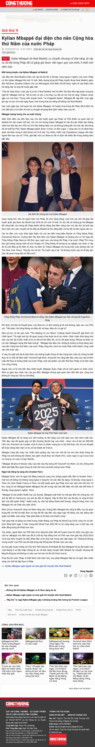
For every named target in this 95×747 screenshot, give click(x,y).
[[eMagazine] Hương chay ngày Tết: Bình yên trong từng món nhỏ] (59, 634)
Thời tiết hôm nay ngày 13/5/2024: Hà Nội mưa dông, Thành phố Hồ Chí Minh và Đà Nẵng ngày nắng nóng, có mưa (58, 673)
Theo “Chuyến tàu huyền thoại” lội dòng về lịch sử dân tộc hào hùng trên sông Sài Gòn (35, 671)
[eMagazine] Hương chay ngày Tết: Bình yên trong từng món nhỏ (59, 645)
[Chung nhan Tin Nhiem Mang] (58, 739)
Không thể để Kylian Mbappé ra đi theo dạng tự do (31, 590)
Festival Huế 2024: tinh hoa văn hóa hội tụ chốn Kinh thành (82, 645)
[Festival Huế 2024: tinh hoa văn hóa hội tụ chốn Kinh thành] (83, 634)
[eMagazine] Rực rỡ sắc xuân (34, 642)
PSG (79, 610)
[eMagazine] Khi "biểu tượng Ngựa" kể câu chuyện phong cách (11, 645)
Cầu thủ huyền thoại (24, 610)
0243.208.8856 (65, 724)
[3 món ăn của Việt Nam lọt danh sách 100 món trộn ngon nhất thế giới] (12, 659)
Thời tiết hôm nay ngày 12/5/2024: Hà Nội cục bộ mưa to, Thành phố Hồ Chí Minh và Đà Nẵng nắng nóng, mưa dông (82, 673)
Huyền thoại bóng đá (44, 610)
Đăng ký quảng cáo (77, 715)
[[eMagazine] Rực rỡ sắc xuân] (35, 634)
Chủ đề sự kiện (52, 10)
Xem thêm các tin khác (79, 688)
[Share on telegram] (91, 575)
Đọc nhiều (38, 10)
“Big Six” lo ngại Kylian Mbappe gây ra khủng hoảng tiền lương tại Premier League (47, 600)
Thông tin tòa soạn (70, 10)
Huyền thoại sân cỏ (65, 610)
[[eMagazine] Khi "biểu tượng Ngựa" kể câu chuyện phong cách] (12, 634)
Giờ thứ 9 (10, 30)
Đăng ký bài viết (57, 715)
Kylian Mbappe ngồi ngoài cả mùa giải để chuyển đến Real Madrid (38, 566)
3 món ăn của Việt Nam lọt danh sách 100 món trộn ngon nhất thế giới (12, 670)
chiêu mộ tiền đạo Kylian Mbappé (34, 615)
